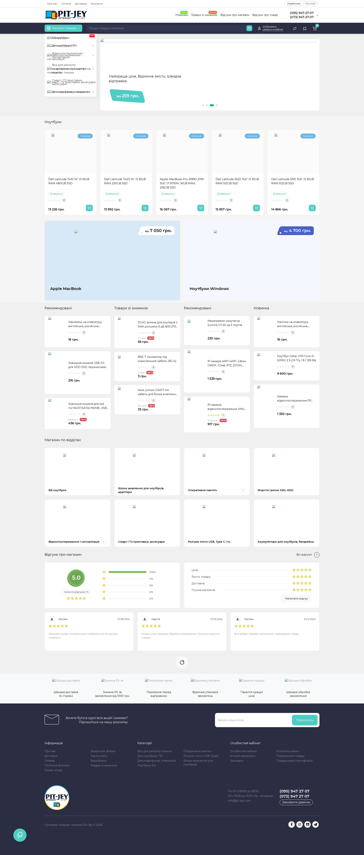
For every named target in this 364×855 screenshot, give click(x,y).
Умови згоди (54, 770)
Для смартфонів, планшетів (156, 760)
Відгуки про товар (265, 15)
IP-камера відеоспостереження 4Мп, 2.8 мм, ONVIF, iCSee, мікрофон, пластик (226, 407)
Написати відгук (296, 598)
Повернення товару (290, 756)
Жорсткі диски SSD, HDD (275, 490)
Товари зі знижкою (204, 15)
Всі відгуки (304, 554)
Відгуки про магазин (234, 15)
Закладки (236, 760)
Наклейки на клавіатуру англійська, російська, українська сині (85, 324)
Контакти (97, 3)
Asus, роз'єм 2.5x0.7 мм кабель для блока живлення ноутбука (157, 392)
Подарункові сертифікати (294, 760)
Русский (310, 3)
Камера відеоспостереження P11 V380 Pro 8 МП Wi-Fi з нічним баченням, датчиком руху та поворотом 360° (296, 399)
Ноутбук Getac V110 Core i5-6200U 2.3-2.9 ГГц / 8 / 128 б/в (296, 358)
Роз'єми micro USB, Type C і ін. (209, 541)
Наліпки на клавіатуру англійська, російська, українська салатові (292, 324)
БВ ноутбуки (57, 490)
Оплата (66, 3)
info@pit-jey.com (239, 800)
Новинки (181, 15)
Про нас (52, 3)
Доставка (81, 3)
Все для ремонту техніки (154, 751)
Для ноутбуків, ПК (149, 756)
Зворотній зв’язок (103, 751)
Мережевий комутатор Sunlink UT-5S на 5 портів (225, 323)
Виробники (99, 760)
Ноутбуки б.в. (146, 765)
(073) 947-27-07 (302, 17)
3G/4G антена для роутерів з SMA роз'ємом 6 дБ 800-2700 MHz (158, 325)
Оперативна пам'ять (202, 490)
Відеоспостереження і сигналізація (74, 541)
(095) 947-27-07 (302, 13)
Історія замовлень (243, 756)
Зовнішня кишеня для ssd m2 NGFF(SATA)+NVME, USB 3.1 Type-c (87, 406)
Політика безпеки (57, 765)
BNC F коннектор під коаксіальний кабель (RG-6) (157, 359)
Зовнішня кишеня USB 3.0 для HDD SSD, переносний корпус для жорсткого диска (88, 365)
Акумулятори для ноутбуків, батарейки (286, 541)
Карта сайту (99, 756)
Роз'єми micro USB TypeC (201, 756)
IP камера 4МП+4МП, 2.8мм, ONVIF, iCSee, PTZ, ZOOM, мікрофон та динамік (227, 363)
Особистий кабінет (243, 751)
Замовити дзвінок (296, 802)
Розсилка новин (287, 751)
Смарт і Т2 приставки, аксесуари (141, 541)
